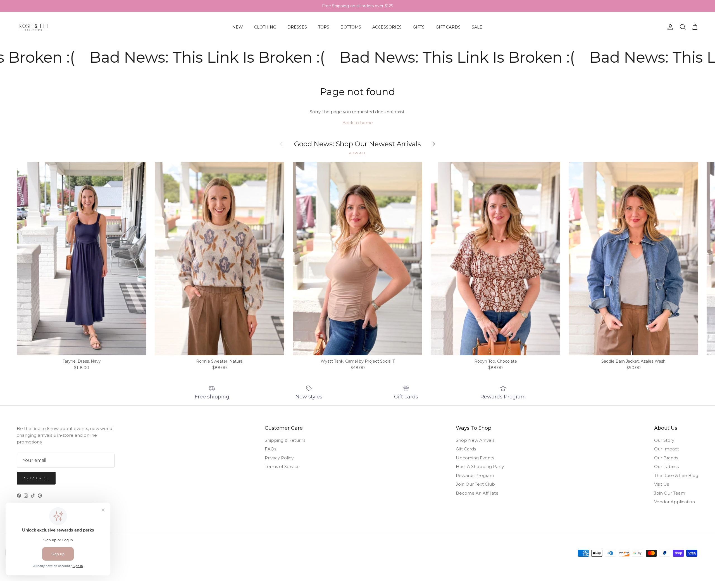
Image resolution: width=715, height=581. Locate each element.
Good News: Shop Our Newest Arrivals (357, 144)
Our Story (664, 440)
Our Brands (666, 457)
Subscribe (36, 478)
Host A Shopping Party (480, 466)
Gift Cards (466, 449)
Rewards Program (475, 475)
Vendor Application (674, 501)
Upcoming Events (475, 457)
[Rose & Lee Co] (34, 27)
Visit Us (661, 484)
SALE (477, 27)
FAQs (270, 449)
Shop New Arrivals (475, 440)
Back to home (357, 122)
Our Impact (666, 449)
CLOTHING (265, 27)
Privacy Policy (279, 457)
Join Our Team (669, 493)
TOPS (323, 27)
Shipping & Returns (285, 440)
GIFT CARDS (448, 27)
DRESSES (297, 27)
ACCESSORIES (387, 27)
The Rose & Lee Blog (676, 475)
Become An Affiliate (477, 493)
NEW (237, 27)
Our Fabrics (666, 466)
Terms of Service (282, 466)
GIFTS (419, 27)
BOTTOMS (350, 27)
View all (357, 153)
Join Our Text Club (475, 484)
